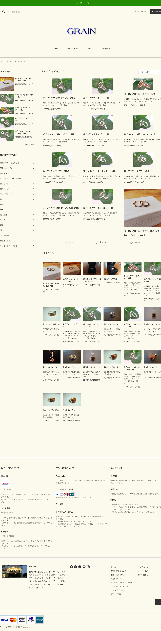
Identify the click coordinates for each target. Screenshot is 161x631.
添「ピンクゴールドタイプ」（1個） (23, 109)
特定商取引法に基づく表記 (121, 583)
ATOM (118, 594)
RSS (112, 594)
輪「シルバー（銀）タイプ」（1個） (132, 325)
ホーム (55, 49)
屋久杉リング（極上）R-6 (51, 324)
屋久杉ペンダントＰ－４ (91, 367)
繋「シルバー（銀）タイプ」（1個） (100, 171)
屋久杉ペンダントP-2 (50, 367)
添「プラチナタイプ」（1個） (24, 119)
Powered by (3, 627)
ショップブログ (117, 590)
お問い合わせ (105, 49)
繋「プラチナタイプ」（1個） (71, 325)
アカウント (142, 11)
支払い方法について (119, 571)
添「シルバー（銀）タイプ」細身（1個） (23, 132)
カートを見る (143, 571)
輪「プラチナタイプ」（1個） (56, 171)
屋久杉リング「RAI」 (111, 279)
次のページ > (135, 243)
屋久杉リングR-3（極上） (112, 324)
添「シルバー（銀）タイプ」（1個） (59, 98)
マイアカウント (144, 567)
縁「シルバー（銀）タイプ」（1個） (59, 134)
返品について (116, 579)
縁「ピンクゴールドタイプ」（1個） (71, 280)
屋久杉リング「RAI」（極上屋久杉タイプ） (92, 280)
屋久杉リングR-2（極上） (51, 410)
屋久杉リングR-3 (69, 367)
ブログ (89, 49)
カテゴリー (71, 49)
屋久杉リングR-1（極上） (112, 367)
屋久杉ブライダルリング (16, 61)
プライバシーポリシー (119, 586)
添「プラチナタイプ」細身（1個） (24, 96)
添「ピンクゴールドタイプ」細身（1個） (23, 79)
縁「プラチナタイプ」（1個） (97, 134)
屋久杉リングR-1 (69, 410)
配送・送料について (119, 575)
